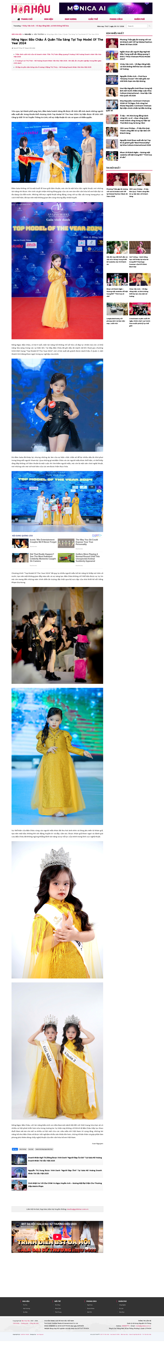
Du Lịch (121, 1308)
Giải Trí (57, 1301)
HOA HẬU (48, 19)
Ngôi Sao (90, 1305)
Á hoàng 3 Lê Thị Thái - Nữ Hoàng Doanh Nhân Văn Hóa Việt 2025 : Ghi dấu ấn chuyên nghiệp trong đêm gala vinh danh (57, 61)
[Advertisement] (57, 90)
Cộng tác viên (34, 1323)
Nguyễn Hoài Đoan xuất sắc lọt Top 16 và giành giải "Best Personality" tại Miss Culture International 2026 (135, 142)
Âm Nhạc (57, 1305)
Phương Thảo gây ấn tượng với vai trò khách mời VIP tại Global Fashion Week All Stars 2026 (136, 42)
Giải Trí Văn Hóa (104, 1334)
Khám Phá (123, 1301)
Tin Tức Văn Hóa (146, 1334)
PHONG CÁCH (116, 19)
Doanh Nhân (90, 1308)
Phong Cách (91, 1301)
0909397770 (126, 1326)
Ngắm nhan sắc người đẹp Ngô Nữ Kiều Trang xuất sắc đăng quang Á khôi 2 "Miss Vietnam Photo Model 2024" (135, 55)
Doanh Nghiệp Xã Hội (135, 1334)
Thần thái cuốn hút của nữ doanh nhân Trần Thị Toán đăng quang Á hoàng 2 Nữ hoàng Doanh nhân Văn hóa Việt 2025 (57, 55)
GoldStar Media (24, 1334)
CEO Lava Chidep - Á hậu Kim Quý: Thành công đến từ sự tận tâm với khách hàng (135, 130)
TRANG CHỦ (26, 19)
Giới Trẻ (89, 1312)
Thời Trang (58, 1312)
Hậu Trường (26, 1308)
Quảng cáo (25, 1323)
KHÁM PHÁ (139, 19)
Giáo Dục (121, 1312)
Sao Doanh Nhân (115, 1334)
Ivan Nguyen (40, 1334)
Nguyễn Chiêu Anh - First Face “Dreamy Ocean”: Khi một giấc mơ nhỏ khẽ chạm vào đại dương (135, 79)
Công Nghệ (122, 1305)
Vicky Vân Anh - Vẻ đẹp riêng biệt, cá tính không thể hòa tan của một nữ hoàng (135, 66)
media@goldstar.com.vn (77, 1209)
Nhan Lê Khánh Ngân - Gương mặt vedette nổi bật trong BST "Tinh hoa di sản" (136, 155)
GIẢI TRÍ (93, 19)
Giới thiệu (16, 1323)
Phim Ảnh (58, 1308)
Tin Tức (25, 1305)
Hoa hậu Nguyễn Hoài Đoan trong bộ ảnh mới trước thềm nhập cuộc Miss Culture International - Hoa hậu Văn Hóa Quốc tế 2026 (136, 92)
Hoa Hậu (25, 1301)
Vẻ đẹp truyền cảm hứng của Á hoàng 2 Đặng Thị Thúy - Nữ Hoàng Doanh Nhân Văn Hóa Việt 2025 (53, 67)
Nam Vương (71, 19)
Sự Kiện (25, 1312)
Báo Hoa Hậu (26, 1321)
